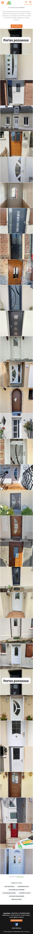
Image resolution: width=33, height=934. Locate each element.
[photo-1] (16, 246)
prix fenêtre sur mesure (24, 893)
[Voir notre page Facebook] (16, 924)
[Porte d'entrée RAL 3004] (16, 836)
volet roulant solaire (9, 886)
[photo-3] (16, 195)
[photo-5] (16, 144)
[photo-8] (16, 67)
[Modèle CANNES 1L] (16, 349)
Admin (22, 931)
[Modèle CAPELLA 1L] (16, 554)
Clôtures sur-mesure (16, 899)
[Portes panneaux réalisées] (16, 41)
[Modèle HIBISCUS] (16, 400)
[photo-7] (16, 92)
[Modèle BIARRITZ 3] (16, 861)
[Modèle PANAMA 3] (16, 374)
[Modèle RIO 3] (16, 579)
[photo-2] (16, 221)
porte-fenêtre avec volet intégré (16, 889)
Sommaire (26, 931)
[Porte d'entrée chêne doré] (16, 784)
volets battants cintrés (23, 886)
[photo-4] (16, 169)
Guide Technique (16, 928)
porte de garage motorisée (9, 893)
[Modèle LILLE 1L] (16, 656)
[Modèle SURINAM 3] (16, 477)
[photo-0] (16, 272)
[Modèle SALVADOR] (16, 323)
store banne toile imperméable (16, 896)
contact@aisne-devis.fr (16, 917)
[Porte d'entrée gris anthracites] (16, 682)
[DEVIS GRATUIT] (26, 3)
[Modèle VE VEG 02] (16, 297)
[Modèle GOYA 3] (16, 502)
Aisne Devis (20, 876)
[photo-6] (16, 118)
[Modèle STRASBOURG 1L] (16, 631)
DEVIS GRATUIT (16, 26)
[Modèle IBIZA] (16, 426)
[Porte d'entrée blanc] (16, 708)
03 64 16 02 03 (15, 915)
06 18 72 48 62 (25, 915)
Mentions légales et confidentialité (12, 931)
